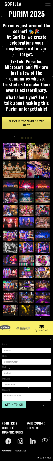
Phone (4, 355)
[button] (48, 3)
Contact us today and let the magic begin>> (26, 123)
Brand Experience (36, 423)
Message (6, 390)
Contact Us (33, 428)
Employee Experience (12, 432)
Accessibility (7, 450)
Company (6, 378)
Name (4, 344)
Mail (4, 367)
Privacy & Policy (22, 450)
